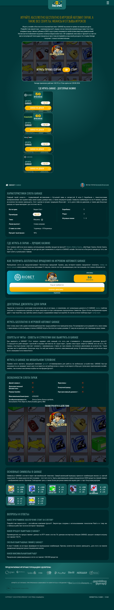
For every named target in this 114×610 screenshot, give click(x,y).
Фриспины (90, 273)
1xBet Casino (18, 249)
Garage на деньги (37, 108)
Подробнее (57, 292)
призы (98, 308)
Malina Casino (77, 247)
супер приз (96, 313)
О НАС (107, 597)
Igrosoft (45, 364)
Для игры (28, 101)
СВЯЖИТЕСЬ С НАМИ (96, 597)
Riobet (69, 247)
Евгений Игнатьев (102, 185)
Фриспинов (38, 97)
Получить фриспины (56, 289)
